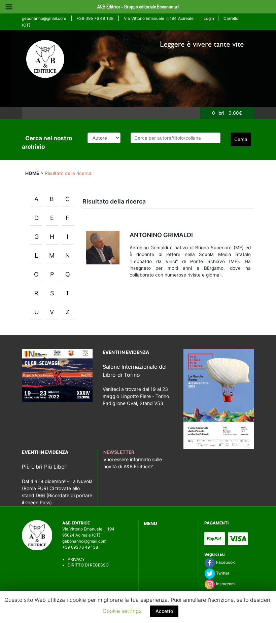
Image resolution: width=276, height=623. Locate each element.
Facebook (225, 562)
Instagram (225, 583)
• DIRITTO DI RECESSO (85, 564)
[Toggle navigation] (30, 113)
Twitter (222, 573)
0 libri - (227, 113)
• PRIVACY (73, 559)
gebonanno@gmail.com (44, 18)
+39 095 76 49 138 (94, 18)
